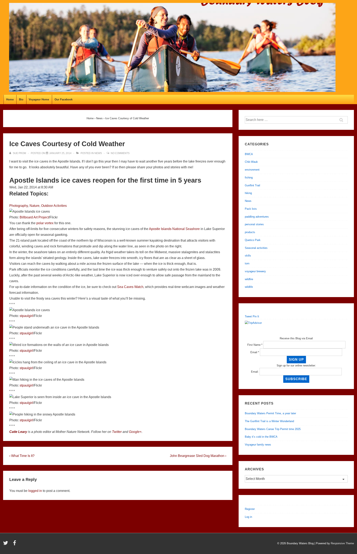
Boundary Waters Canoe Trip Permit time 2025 (273, 429)
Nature (34, 205)
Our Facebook (64, 99)
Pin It (256, 316)
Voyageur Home (39, 99)
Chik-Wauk (251, 161)
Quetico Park (253, 240)
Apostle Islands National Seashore (174, 229)
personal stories (254, 224)
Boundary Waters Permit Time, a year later (270, 413)
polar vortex (45, 223)
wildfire (249, 279)
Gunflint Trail (252, 185)
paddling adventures (257, 216)
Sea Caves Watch (130, 287)
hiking (248, 193)
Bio (21, 99)
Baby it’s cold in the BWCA (261, 436)
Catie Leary (18, 432)
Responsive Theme (342, 543)
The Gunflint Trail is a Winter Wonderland (269, 421)
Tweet (248, 316)
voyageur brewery (255, 271)
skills (248, 255)
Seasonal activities (256, 247)
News (98, 153)
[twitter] (6, 544)
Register (250, 509)
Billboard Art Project (34, 217)
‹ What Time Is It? (22, 456)
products (250, 232)
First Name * (254, 344)
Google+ (135, 432)
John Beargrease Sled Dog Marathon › (198, 456)
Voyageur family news (258, 444)
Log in (248, 516)
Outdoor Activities (54, 205)
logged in (35, 491)
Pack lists (251, 208)
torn (247, 263)
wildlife (249, 286)
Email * (254, 352)
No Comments (120, 153)
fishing (249, 177)
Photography (18, 205)
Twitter (117, 432)
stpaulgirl (26, 316)
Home (10, 99)
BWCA (249, 154)
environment (252, 169)
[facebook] (15, 544)
